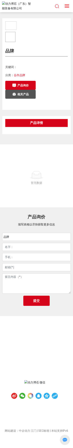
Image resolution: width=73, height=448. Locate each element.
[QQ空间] (47, 396)
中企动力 (24, 430)
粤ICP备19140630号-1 (36, 426)
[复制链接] (55, 396)
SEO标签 (43, 430)
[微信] (22, 396)
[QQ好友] (38, 396)
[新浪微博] (14, 396)
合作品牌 (19, 75)
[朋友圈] (30, 396)
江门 (33, 430)
